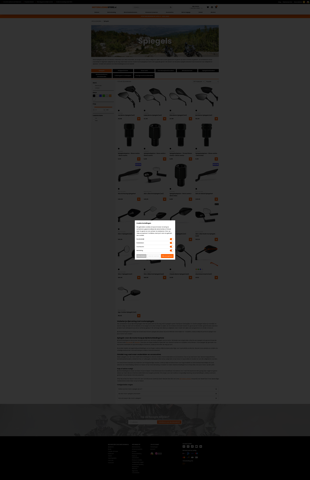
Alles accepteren (167, 256)
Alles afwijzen (141, 256)
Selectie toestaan (153, 256)
